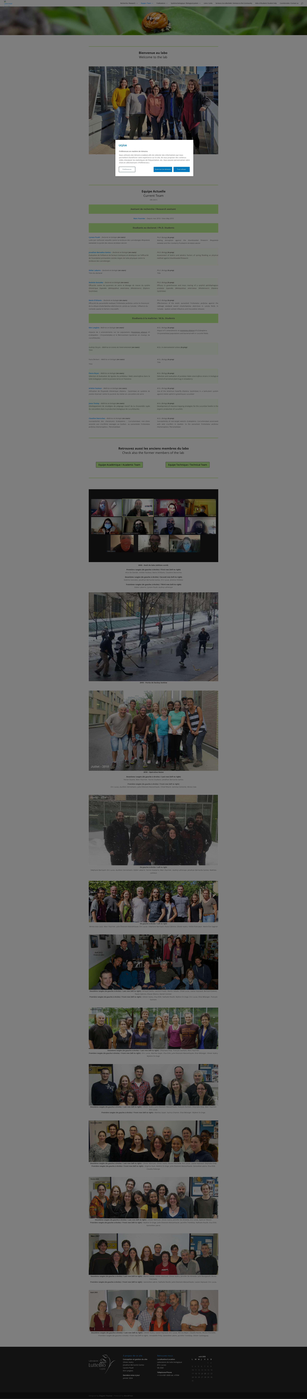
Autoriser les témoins (163, 169)
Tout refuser (181, 169)
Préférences (127, 169)
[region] (154, 158)
